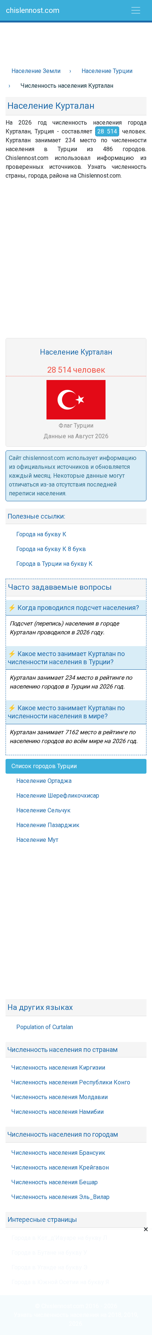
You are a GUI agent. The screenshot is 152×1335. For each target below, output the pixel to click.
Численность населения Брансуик (58, 1152)
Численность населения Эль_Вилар (60, 1196)
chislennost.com (32, 10)
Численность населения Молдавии (59, 1097)
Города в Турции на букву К (54, 563)
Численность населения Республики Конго (70, 1082)
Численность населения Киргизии (58, 1067)
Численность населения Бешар (54, 1182)
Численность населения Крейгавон (60, 1167)
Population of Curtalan (44, 1027)
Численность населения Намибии (57, 1111)
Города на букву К (41, 534)
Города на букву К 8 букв (51, 549)
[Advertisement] (76, 40)
